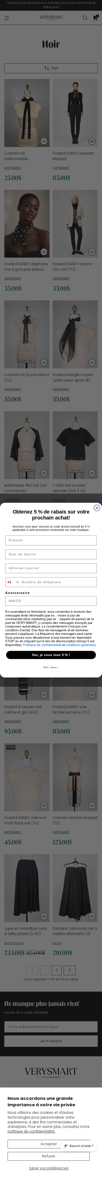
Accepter (49, 1143)
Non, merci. (51, 667)
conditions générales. (81, 644)
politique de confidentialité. (31, 1131)
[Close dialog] (97, 508)
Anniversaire (17, 593)
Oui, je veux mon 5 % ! (51, 654)
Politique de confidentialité (42, 644)
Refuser (48, 1156)
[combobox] (12, 582)
